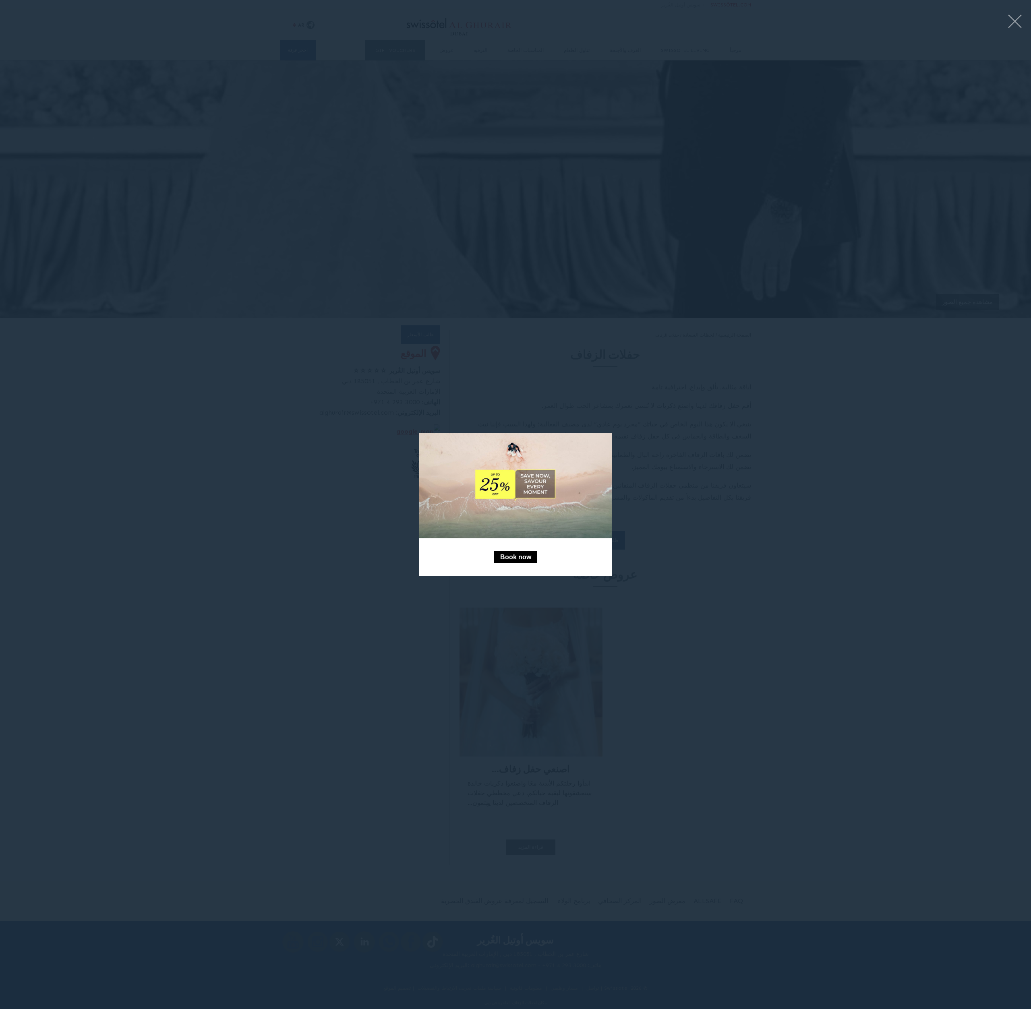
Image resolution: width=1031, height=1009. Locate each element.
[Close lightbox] (1015, 22)
